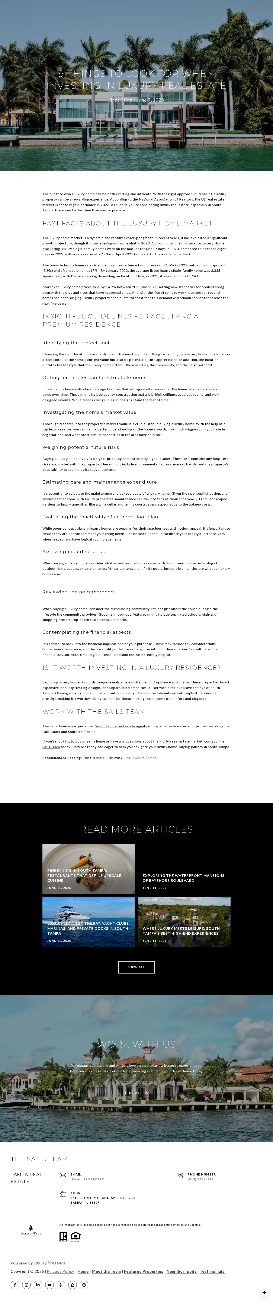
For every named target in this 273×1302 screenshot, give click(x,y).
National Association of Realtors (166, 199)
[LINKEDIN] (38, 1285)
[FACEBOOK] (15, 1285)
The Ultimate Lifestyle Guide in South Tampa (120, 758)
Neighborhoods (182, 1271)
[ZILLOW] (72, 1285)
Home (83, 1271)
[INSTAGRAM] (26, 1285)
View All (136, 967)
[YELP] (61, 1285)
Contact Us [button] (136, 1093)
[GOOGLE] (84, 1285)
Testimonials (212, 1271)
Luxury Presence (50, 1263)
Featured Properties (143, 1271)
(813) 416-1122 (200, 1179)
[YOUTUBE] (49, 1285)
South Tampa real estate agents (121, 726)
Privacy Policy (60, 1271)
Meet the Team (106, 1271)
